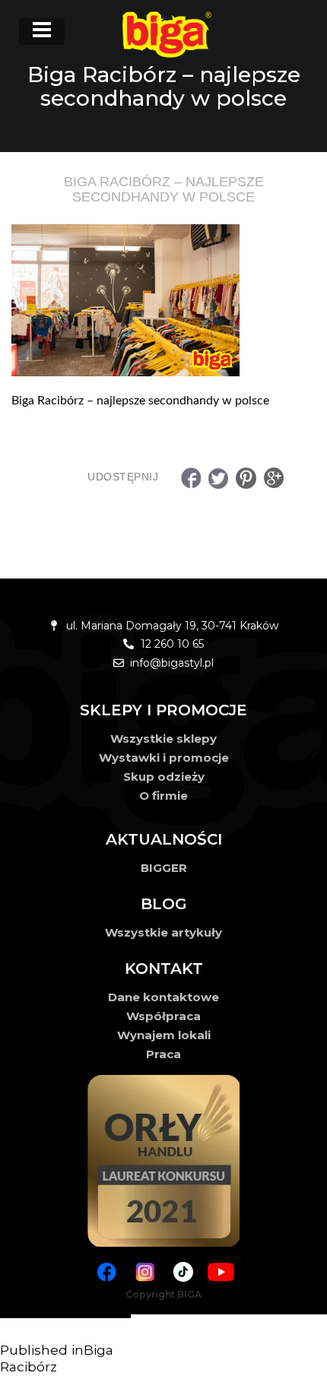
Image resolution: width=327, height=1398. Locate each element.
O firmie (163, 795)
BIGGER (164, 868)
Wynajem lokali (164, 1035)
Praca (163, 1054)
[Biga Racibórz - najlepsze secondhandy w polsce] (163, 300)
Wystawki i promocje (164, 757)
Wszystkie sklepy (163, 738)
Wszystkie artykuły (163, 932)
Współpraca (163, 1016)
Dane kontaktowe (163, 997)
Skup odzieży (164, 776)
